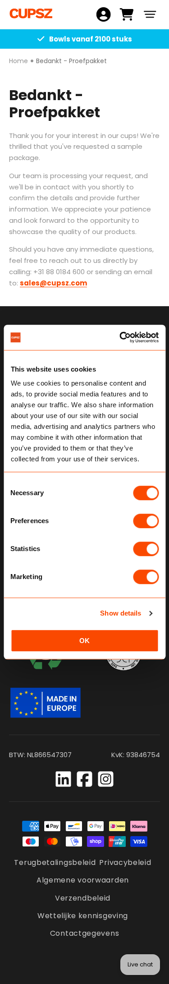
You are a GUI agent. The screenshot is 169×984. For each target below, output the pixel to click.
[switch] (146, 521)
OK (84, 640)
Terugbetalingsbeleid (55, 862)
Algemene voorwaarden (83, 880)
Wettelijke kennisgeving (82, 915)
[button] (150, 14)
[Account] (103, 14)
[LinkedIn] (63, 779)
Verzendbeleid (82, 898)
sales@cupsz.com (53, 283)
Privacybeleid (125, 862)
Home (18, 60)
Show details (120, 613)
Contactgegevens (84, 933)
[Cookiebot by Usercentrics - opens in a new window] (120, 337)
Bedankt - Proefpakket (71, 60)
